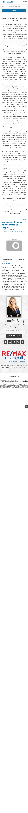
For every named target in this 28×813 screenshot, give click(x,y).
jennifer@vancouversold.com (14, 369)
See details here (6, 263)
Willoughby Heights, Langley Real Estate (14, 231)
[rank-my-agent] (22, 342)
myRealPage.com (14, 376)
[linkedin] (10, 342)
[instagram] (18, 342)
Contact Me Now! (14, 336)
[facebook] (5, 342)
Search (14, 10)
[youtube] (14, 342)
